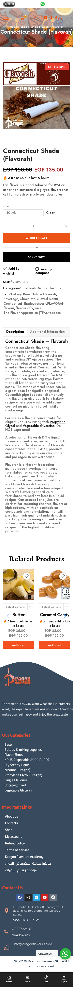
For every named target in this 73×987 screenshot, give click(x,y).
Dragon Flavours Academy (24, 856)
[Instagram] (40, 18)
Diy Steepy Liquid (17, 764)
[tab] (15, 332)
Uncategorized (15, 785)
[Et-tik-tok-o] (53, 897)
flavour (8, 308)
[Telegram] (36, 897)
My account (13, 836)
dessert (40, 303)
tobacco (54, 313)
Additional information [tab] (47, 331)
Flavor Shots (13, 754)
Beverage (10, 299)
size (6, 206)
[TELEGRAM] (50, 18)
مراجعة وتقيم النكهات (21, 870)
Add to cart (38, 238)
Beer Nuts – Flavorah (39, 294)
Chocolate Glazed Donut (39, 299)
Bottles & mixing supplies (23, 749)
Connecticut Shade (18, 303)
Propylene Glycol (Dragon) (23, 775)
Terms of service (17, 850)
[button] (65, 616)
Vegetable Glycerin (18, 790)
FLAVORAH (55, 303)
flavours (22, 308)
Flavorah (29, 288)
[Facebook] (35, 18)
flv (31, 308)
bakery (16, 294)
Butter (18, 615)
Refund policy (15, 843)
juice (38, 308)
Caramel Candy (54, 615)
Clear (50, 213)
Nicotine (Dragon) (17, 770)
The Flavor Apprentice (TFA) (25, 313)
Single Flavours (49, 288)
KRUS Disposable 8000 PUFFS (26, 759)
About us (11, 816)
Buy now (38, 257)
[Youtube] (45, 18)
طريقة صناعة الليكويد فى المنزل (28, 863)
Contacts (11, 823)
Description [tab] (15, 331)
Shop (8, 830)
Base (8, 744)
